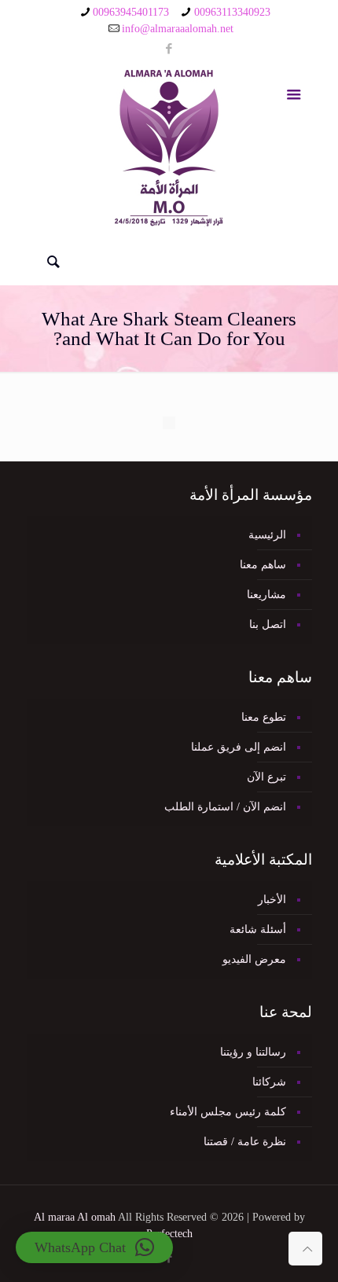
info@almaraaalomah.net (177, 29)
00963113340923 (232, 12)
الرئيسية (267, 535)
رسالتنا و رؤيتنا (253, 1052)
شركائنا (269, 1082)
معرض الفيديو (254, 959)
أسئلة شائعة (258, 929)
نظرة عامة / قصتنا (245, 1142)
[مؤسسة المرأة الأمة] (169, 147)
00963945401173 (131, 12)
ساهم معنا (263, 565)
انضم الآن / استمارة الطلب (225, 807)
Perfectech (169, 1234)
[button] (94, 1247)
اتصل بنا (267, 624)
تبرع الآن (266, 777)
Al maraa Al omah (75, 1217)
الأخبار (272, 899)
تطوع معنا (263, 717)
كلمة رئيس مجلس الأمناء (228, 1112)
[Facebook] (169, 48)
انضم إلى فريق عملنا (238, 747)
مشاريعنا (266, 595)
